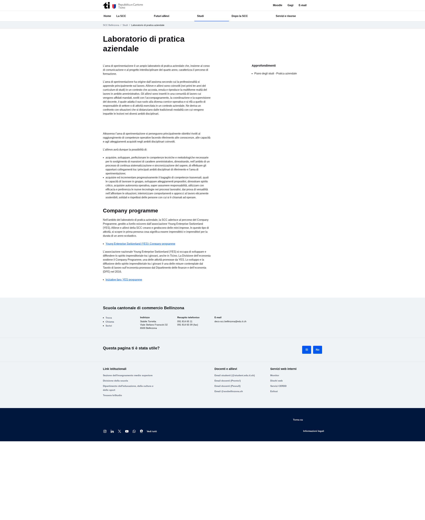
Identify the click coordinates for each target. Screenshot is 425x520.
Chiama (112, 417)
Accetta (315, 514)
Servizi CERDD (278, 481)
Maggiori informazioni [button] (225, 514)
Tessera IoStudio (112, 490)
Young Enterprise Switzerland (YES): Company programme (145, 304)
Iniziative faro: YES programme (127, 340)
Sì (306, 445)
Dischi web (276, 476)
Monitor (274, 471)
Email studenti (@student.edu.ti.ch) (234, 471)
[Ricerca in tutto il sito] (320, 5)
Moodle (284, 5)
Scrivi (111, 423)
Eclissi (274, 486)
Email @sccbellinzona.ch (228, 486)
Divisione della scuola (115, 476)
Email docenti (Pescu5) (227, 481)
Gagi (297, 5)
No (317, 445)
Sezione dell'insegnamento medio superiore (128, 471)
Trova (111, 412)
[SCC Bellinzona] (123, 5)
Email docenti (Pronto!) (227, 476)
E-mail (309, 5)
